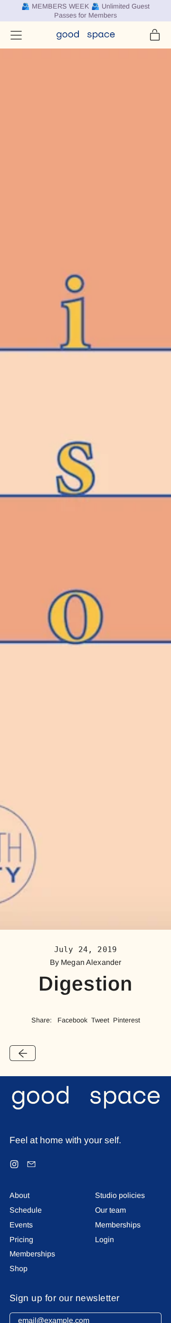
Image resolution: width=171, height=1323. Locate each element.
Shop (19, 1269)
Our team (110, 1210)
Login (104, 1239)
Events (21, 1225)
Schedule (26, 1210)
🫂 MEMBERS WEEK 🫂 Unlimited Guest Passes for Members (85, 10)
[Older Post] (23, 1053)
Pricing (21, 1239)
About (19, 1195)
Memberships (32, 1254)
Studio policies (120, 1195)
